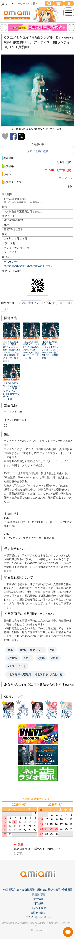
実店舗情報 (38, 894)
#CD (10, 649)
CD (49, 302)
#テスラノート (17, 666)
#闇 (52, 649)
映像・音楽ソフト (31, 302)
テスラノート (11, 261)
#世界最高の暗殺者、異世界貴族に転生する (35, 674)
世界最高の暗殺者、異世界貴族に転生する (28, 265)
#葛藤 (54, 658)
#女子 (27, 658)
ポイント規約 (38, 908)
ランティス (10, 252)
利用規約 (38, 903)
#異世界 (13, 658)
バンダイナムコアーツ (17, 247)
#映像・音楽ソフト (32, 649)
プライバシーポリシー (38, 917)
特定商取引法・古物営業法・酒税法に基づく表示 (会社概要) (38, 889)
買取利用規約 (38, 912)
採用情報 (38, 898)
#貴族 (41, 658)
